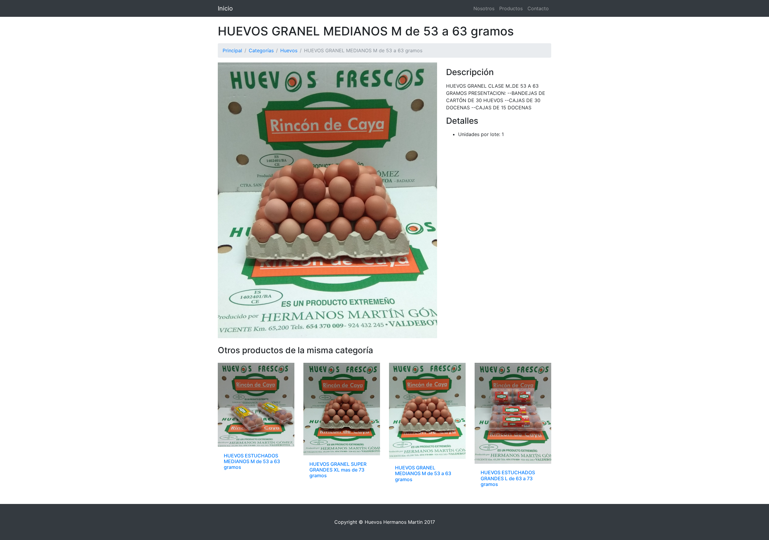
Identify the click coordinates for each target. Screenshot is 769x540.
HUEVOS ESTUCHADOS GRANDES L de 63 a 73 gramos (508, 478)
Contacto (538, 8)
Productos (511, 8)
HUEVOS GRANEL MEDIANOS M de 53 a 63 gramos (423, 473)
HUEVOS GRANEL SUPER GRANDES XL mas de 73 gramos (337, 469)
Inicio (225, 8)
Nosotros (483, 8)
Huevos (288, 50)
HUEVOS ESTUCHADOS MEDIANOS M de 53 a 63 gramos (252, 461)
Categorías (261, 50)
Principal (232, 50)
